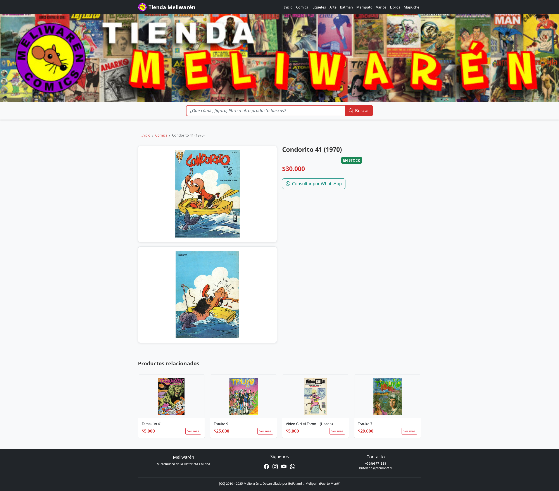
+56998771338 (375, 463)
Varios (381, 7)
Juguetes (319, 7)
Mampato (364, 7)
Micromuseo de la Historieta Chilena (183, 464)
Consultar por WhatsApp (317, 183)
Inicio (288, 7)
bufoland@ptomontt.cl (375, 468)
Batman (346, 7)
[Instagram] (275, 466)
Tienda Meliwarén (171, 7)
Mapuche (411, 7)
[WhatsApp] (292, 466)
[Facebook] (266, 466)
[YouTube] (283, 466)
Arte (333, 7)
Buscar (362, 110)
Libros (395, 7)
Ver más (193, 431)
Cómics (302, 7)
